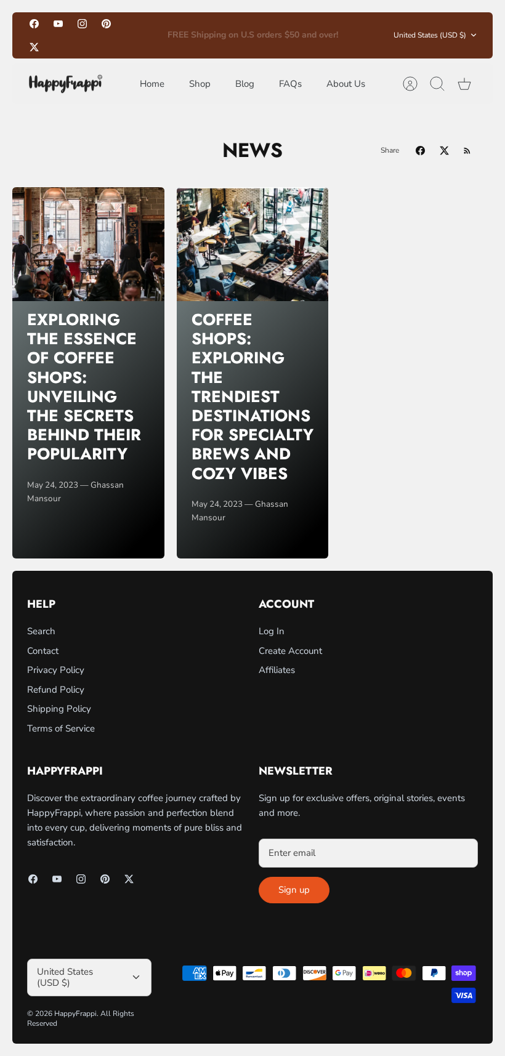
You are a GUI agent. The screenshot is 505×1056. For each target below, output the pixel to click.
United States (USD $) (430, 35)
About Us (345, 84)
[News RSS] (467, 150)
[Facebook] (34, 23)
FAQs (290, 84)
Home (152, 84)
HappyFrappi (75, 1013)
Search (41, 631)
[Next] (356, 35)
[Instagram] (82, 23)
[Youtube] (58, 23)
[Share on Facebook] (420, 150)
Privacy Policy (55, 670)
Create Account (290, 651)
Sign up (294, 890)
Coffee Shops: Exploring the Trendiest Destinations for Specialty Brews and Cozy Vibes (252, 396)
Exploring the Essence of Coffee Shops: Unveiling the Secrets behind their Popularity (84, 387)
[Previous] (149, 35)
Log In (272, 631)
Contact (43, 651)
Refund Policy (55, 689)
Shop (200, 84)
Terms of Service (61, 728)
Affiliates (277, 670)
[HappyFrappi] (65, 84)
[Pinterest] (106, 23)
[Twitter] (34, 46)
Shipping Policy (59, 709)
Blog (244, 84)
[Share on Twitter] (444, 150)
